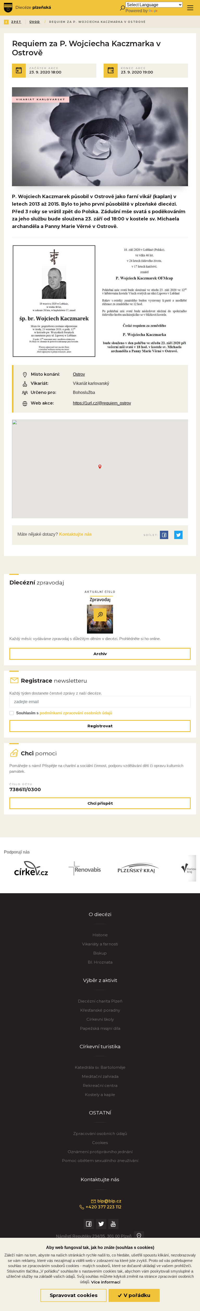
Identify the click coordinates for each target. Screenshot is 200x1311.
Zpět (16, 22)
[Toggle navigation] (190, 8)
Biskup (100, 953)
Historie (100, 934)
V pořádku (136, 1295)
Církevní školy (100, 1019)
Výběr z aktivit (100, 980)
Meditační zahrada (100, 1076)
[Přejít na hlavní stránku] (27, 8)
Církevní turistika (100, 1047)
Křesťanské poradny (100, 1010)
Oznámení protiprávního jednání (100, 1151)
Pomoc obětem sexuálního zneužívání (100, 1160)
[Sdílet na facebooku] (164, 535)
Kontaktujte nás (75, 534)
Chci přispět (100, 803)
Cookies (100, 1142)
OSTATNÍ (100, 1113)
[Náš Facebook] (89, 1224)
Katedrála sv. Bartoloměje (100, 1067)
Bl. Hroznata (100, 962)
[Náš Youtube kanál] (113, 1224)
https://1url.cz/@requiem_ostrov (102, 403)
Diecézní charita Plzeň (100, 1001)
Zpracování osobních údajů (100, 1133)
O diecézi (100, 914)
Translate (167, 10)
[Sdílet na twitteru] (178, 535)
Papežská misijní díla (100, 1028)
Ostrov (79, 374)
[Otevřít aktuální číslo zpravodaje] (100, 615)
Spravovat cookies (73, 1295)
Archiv (100, 653)
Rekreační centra (100, 1085)
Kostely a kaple (100, 1094)
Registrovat (100, 725)
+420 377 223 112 (103, 1207)
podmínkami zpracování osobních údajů (76, 713)
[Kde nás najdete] (139, 1236)
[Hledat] (122, 8)
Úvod (34, 22)
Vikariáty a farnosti (100, 944)
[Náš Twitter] (101, 1224)
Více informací (105, 1282)
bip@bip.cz (108, 1201)
